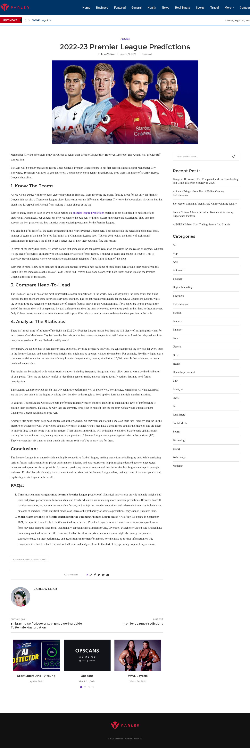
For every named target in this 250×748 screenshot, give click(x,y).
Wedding (178, 465)
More (228, 7)
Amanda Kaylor (43, 20)
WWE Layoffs (138, 676)
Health (151, 7)
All (174, 244)
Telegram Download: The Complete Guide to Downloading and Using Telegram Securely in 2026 (205, 181)
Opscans (87, 676)
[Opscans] (87, 655)
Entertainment (180, 304)
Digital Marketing (183, 287)
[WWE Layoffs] (137, 655)
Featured (120, 7)
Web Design (179, 457)
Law (175, 380)
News (165, 7)
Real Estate (182, 7)
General (136, 7)
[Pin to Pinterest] (103, 575)
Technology (179, 440)
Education (178, 295)
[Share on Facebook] (95, 575)
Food (176, 338)
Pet (174, 406)
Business (102, 7)
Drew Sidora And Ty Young (36, 676)
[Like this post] (90, 575)
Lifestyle (178, 389)
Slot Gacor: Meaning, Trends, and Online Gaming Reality (205, 203)
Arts (175, 261)
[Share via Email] (107, 575)
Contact (245, 7)
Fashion (177, 312)
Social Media (180, 423)
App (175, 253)
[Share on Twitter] (99, 575)
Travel (214, 7)
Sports (200, 7)
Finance (177, 329)
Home (86, 7)
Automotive (179, 270)
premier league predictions (29, 559)
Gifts (175, 355)
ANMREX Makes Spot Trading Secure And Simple (201, 224)
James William (107, 53)
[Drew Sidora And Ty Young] (36, 655)
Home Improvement (184, 372)
